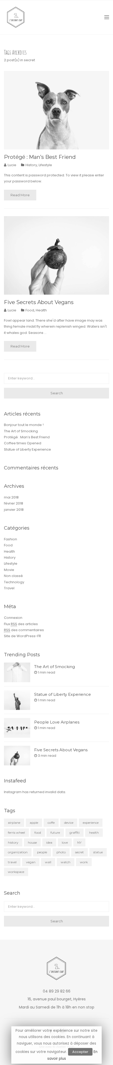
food (37, 832)
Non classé (13, 575)
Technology (14, 582)
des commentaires (24, 629)
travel (12, 862)
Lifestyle (45, 164)
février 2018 (13, 503)
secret (79, 852)
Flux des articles (21, 623)
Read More (20, 195)
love (65, 842)
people (42, 852)
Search (56, 393)
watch (65, 862)
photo (61, 852)
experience (91, 823)
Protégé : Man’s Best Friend (40, 157)
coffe (51, 823)
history (13, 842)
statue (98, 852)
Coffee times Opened (22, 443)
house (32, 842)
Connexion (13, 617)
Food (29, 310)
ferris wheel (16, 832)
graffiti (74, 832)
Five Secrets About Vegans (39, 302)
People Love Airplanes (56, 722)
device (68, 823)
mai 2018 (11, 497)
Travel (9, 588)
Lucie (12, 164)
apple (34, 823)
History (31, 164)
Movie (9, 569)
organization (18, 852)
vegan (30, 862)
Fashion (10, 539)
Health (41, 310)
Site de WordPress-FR (22, 636)
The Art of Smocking (21, 431)
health (94, 832)
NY (79, 842)
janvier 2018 (14, 509)
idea (49, 842)
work (84, 862)
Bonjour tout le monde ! (24, 424)
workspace (16, 872)
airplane (14, 823)
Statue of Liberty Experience (27, 449)
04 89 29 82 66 (56, 991)
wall (48, 862)
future (55, 832)
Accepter (80, 1051)
